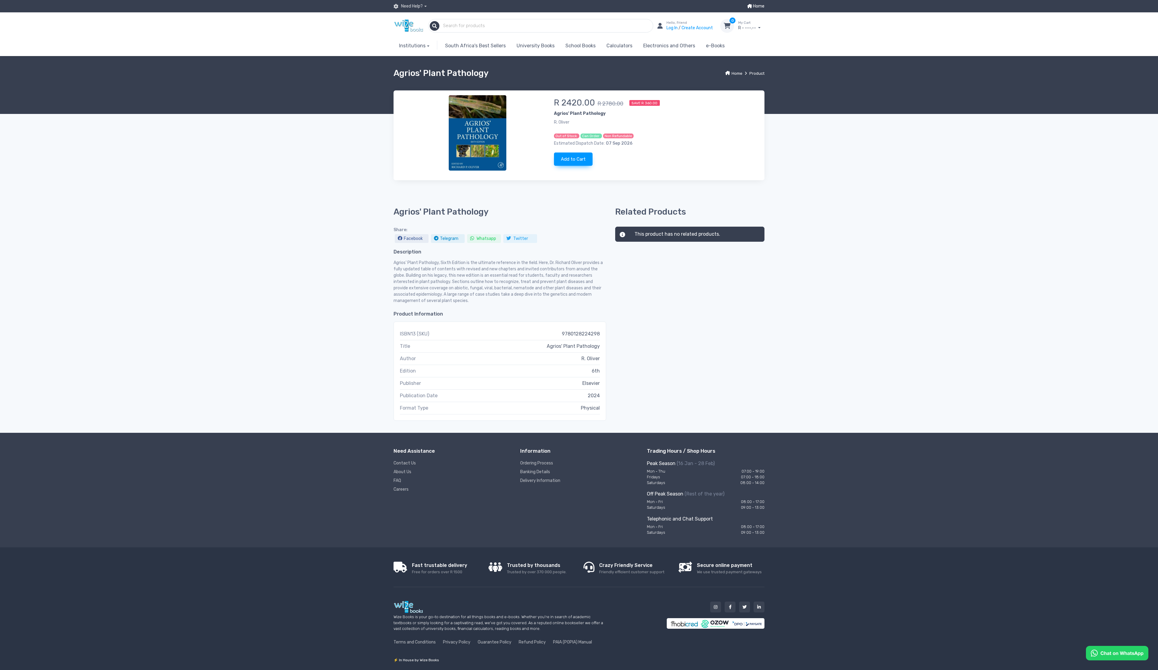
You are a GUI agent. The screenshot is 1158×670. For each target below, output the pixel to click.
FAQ (397, 480)
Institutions (412, 46)
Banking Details (535, 471)
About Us (402, 471)
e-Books (715, 46)
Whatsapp (486, 238)
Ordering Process (536, 463)
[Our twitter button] (744, 607)
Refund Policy (532, 642)
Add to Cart (573, 159)
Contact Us (405, 463)
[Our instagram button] (715, 607)
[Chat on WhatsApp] (1117, 653)
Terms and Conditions (415, 642)
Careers (401, 489)
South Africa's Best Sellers (475, 46)
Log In (672, 27)
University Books (536, 46)
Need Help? (411, 6)
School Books (580, 46)
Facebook (413, 238)
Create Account (697, 27)
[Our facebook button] (730, 607)
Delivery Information (540, 480)
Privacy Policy (456, 642)
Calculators (619, 46)
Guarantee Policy (494, 642)
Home (758, 6)
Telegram (449, 238)
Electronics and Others (669, 46)
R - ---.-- (747, 26)
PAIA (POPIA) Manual (572, 642)
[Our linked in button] (759, 607)
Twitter (520, 238)
